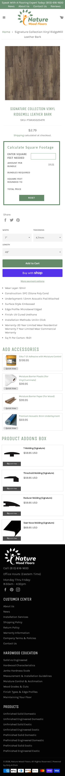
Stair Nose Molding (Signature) (39, 522)
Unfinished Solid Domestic (19, 713)
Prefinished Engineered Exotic (21, 750)
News (11, 6)
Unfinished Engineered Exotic (21, 729)
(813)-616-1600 (54, 2)
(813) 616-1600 (19, 568)
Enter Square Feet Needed (17, 156)
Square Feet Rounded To (15, 180)
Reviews (55, 6)
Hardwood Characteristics (19, 665)
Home (6, 32)
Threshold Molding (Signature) (39, 473)
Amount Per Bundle (15, 165)
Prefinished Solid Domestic (19, 735)
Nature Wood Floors (21, 761)
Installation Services (15, 616)
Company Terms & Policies (19, 638)
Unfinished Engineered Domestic (23, 719)
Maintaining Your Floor (17, 697)
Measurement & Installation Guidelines (27, 675)
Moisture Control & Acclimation (22, 681)
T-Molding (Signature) (34, 448)
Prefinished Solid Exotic (17, 745)
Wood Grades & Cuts (15, 686)
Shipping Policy (12, 622)
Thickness (38, 230)
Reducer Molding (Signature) (38, 497)
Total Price (14, 189)
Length (6, 244)
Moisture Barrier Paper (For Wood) (37, 396)
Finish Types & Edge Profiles (20, 691)
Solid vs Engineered (15, 660)
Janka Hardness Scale (16, 670)
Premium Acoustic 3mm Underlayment (39, 416)
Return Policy (11, 627)
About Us (23, 6)
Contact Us (40, 6)
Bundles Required (19, 172)
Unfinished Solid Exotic (17, 724)
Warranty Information (16, 632)
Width (5, 230)
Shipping (19, 135)
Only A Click (12, 765)
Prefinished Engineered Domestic (23, 740)
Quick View (11, 368)
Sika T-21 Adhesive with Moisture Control (40, 356)
